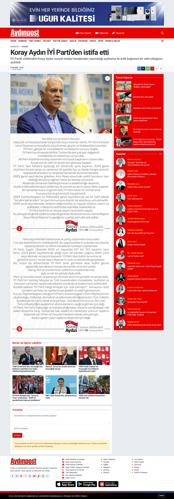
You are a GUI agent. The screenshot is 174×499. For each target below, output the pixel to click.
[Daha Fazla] (152, 68)
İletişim (106, 472)
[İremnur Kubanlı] (120, 231)
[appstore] (66, 484)
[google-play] (87, 484)
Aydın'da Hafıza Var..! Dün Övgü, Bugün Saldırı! (144, 267)
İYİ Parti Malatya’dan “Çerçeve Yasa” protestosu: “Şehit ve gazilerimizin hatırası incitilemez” (26, 397)
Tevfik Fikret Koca (136, 219)
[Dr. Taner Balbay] (120, 254)
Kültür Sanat (139, 462)
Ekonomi (137, 465)
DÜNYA (93, 41)
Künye (136, 470)
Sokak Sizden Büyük (136, 244)
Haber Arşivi (70, 478)
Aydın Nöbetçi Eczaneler (75, 459)
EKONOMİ (83, 41)
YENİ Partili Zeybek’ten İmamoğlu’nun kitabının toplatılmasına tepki (89, 368)
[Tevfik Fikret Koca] (120, 220)
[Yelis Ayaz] (120, 243)
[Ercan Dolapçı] (120, 162)
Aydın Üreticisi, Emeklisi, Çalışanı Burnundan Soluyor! (141, 175)
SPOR (100, 41)
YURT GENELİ (35, 41)
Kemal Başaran (134, 206)
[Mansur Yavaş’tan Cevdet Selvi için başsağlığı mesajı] (61, 355)
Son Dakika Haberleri (73, 475)
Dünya (136, 467)
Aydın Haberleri (109, 459)
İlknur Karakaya (135, 287)
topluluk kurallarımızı (35, 443)
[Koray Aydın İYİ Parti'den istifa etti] (61, 103)
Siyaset (106, 462)
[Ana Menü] (162, 41)
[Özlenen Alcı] (120, 185)
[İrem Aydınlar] (120, 312)
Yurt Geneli (138, 459)
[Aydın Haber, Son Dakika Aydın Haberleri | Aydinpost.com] (24, 33)
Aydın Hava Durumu (73, 462)
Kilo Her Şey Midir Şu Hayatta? (140, 233)
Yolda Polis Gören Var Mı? (138, 187)
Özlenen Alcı (133, 184)
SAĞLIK (73, 41)
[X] (17, 476)
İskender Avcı (133, 263)
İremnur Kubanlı (135, 230)
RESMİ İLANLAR (112, 41)
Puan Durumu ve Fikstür (74, 470)
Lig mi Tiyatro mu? (135, 256)
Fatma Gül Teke (134, 299)
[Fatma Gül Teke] (120, 300)
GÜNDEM (22, 41)
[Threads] (43, 476)
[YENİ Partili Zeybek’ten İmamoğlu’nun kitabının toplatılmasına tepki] (94, 355)
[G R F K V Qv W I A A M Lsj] (61, 284)
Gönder (17, 435)
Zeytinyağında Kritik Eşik (138, 221)
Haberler (14, 47)
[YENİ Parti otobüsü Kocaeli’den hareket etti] (94, 384)
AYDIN (13, 41)
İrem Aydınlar (133, 309)
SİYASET (47, 41)
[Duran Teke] (120, 173)
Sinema (106, 470)
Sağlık (105, 465)
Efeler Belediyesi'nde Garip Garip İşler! (144, 325)
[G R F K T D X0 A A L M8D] (61, 183)
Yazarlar (120, 33)
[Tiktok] (39, 476)
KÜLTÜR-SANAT (60, 41)
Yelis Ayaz (132, 242)
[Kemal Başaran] (120, 208)
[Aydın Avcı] (120, 197)
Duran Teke (132, 171)
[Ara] (162, 33)
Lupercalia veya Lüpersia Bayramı (142, 290)
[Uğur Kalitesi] (87, 13)
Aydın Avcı (132, 196)
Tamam (161, 495)
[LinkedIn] (30, 476)
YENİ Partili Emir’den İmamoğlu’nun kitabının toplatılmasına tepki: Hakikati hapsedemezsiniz (27, 368)
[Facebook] (12, 476)
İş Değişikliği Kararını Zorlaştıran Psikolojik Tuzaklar (141, 313)
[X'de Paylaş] (143, 68)
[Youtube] (34, 476)
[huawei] (108, 484)
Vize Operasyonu (134, 199)
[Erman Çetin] (120, 323)
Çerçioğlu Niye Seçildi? (137, 302)
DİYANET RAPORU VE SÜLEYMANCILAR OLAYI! (138, 163)
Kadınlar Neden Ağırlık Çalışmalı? (142, 279)
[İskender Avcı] (120, 266)
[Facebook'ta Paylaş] (139, 68)
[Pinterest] (21, 476)
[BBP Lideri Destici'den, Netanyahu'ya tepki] (61, 384)
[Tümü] (160, 154)
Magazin (106, 467)
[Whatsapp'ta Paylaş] (148, 68)
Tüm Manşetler (71, 472)
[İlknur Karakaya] (120, 289)
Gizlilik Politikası (140, 472)
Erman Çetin (133, 322)
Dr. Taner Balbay (135, 253)
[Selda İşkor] (120, 277)
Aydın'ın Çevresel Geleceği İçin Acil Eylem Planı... (142, 210)
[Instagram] (25, 476)
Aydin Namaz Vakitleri (74, 465)
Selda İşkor (132, 276)
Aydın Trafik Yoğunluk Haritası (77, 467)
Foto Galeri (85, 33)
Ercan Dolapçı (134, 159)
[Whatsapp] (47, 476)
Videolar (103, 33)
